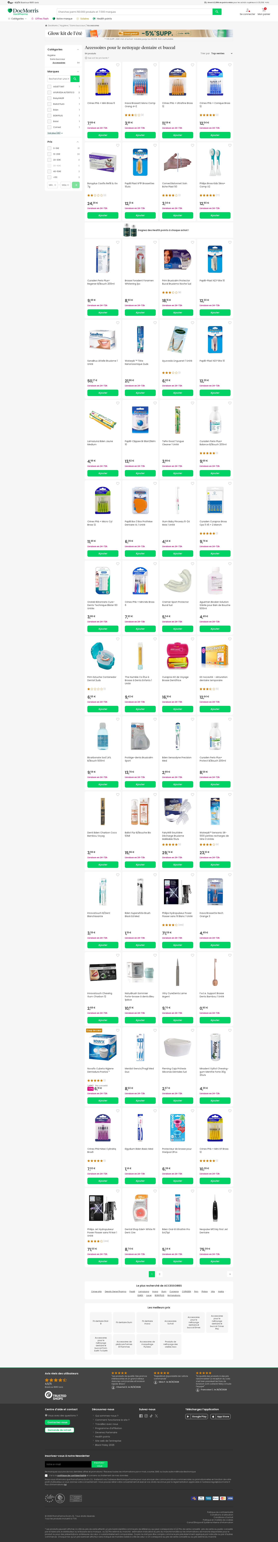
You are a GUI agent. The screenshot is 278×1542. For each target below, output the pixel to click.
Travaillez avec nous (106, 1424)
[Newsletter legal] (47, 1475)
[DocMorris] (23, 12)
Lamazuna (143, 1291)
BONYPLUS (159, 1295)
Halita (221, 1291)
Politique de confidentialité (220, 1512)
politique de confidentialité (71, 1475)
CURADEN (186, 1291)
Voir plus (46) (53, 133)
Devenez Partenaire (106, 1432)
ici (65, 1484)
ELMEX (140, 1295)
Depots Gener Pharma (115, 1291)
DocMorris (53, 25)
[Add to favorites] (118, 65)
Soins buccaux (77, 25)
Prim (196, 1291)
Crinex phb (96, 1291)
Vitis (213, 1291)
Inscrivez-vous (99, 1464)
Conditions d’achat (223, 1517)
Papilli (132, 1291)
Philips (205, 1291)
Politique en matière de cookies (218, 1520)
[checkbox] (63, 87)
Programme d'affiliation (108, 1428)
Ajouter (102, 135)
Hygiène (64, 25)
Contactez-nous (57, 1422)
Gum (163, 1291)
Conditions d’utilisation (221, 1514)
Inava (155, 1291)
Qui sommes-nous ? (106, 1415)
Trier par (205, 53)
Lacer (149, 1295)
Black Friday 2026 (104, 1445)
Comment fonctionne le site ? (112, 1420)
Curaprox (174, 1291)
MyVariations (173, 1295)
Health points (102, 1436)
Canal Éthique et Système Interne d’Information (210, 1522)
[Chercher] (217, 12)
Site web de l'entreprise (108, 1440)
